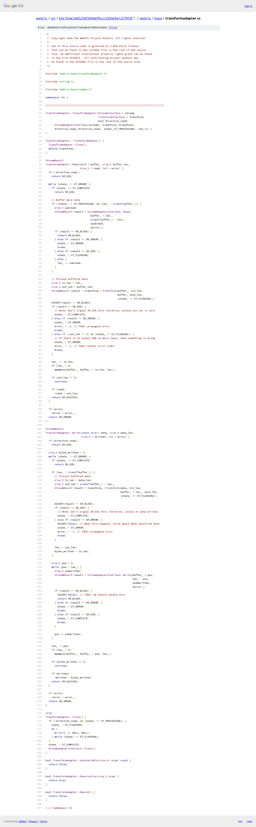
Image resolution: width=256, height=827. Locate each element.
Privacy (32, 821)
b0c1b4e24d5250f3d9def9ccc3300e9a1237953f (96, 18)
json (249, 821)
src (53, 18)
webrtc (42, 18)
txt (240, 821)
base (158, 18)
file (113, 27)
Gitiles (22, 821)
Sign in (248, 6)
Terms (43, 821)
